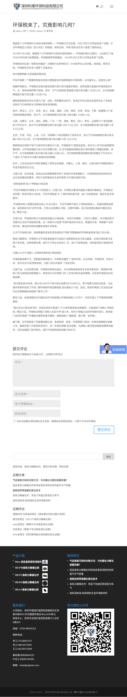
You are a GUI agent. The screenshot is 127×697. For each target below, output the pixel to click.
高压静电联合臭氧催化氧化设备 (43, 534)
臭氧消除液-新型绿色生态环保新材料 (32, 500)
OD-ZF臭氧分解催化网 (38, 519)
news (39, 31)
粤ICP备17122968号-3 (85, 692)
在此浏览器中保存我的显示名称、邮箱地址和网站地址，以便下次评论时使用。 (57, 421)
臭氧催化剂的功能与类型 (51, 514)
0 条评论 (48, 31)
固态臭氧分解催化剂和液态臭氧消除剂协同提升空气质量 (42, 485)
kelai (18, 31)
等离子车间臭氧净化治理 (39, 524)
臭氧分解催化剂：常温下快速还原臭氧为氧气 (36, 495)
